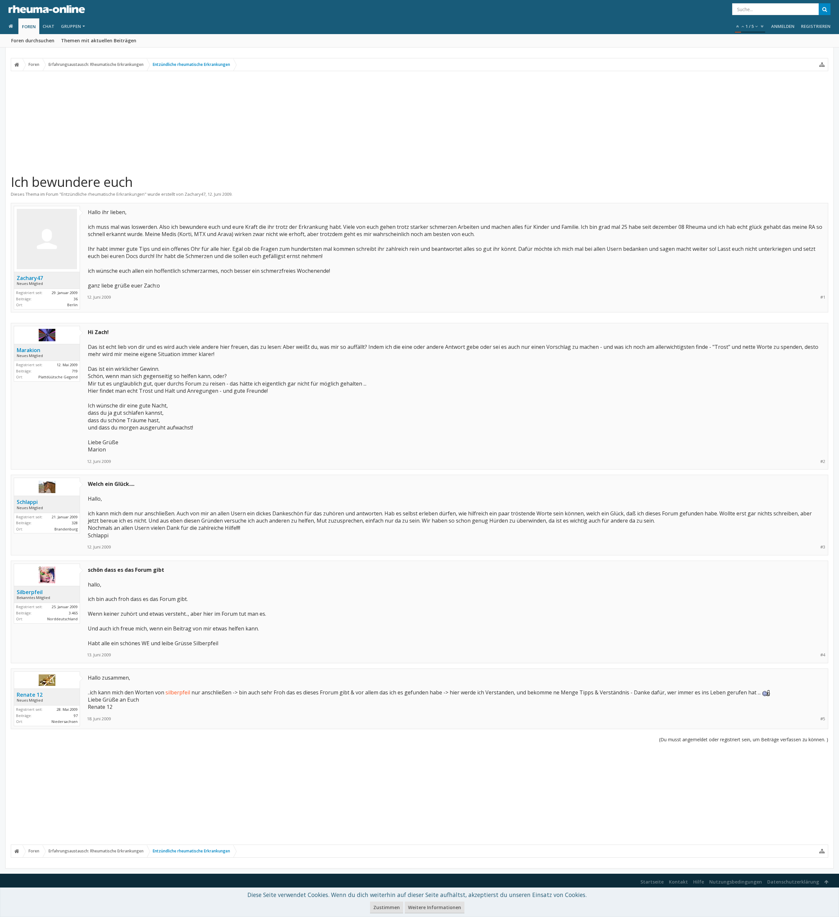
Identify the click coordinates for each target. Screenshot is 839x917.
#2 (822, 461)
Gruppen (71, 26)
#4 (822, 655)
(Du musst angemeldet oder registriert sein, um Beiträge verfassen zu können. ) (743, 739)
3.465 (73, 612)
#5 (822, 719)
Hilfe (698, 882)
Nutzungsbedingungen (735, 882)
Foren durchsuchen (32, 40)
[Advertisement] (419, 122)
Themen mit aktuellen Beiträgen (98, 40)
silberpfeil (178, 692)
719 (75, 371)
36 (76, 298)
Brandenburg (66, 529)
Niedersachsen (64, 721)
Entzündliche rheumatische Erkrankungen (103, 194)
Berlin (72, 304)
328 (75, 522)
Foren (29, 27)
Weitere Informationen (434, 907)
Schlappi (27, 502)
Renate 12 (30, 694)
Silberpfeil (30, 592)
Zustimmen (386, 907)
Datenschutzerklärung (793, 882)
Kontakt (678, 882)
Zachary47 (195, 194)
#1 (822, 297)
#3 (822, 547)
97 (76, 715)
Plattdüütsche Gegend (58, 376)
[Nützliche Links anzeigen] (822, 64)
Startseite (652, 882)
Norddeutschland (62, 618)
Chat (48, 26)
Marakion (28, 350)
